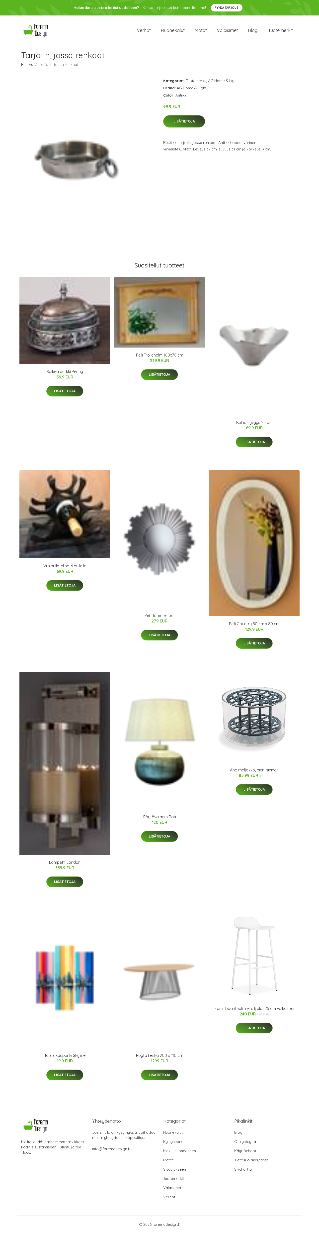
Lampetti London (64, 862)
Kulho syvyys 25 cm (254, 422)
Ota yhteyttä (245, 1141)
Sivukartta (243, 1169)
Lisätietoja (184, 121)
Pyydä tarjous (227, 7)
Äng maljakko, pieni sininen (254, 769)
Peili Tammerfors (159, 615)
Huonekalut (173, 30)
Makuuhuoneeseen (179, 1150)
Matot (201, 30)
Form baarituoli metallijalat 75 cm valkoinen (254, 1008)
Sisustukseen (174, 1169)
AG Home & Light (223, 80)
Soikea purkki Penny (65, 371)
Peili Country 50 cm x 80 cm (254, 623)
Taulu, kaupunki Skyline (64, 1055)
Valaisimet (227, 30)
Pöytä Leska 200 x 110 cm (159, 1055)
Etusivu (27, 64)
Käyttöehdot (245, 1150)
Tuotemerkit (280, 30)
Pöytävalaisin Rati (159, 816)
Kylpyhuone (173, 1141)
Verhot (144, 30)
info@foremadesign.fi (111, 1148)
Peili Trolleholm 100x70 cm (159, 355)
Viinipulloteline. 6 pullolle (64, 565)
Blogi (253, 30)
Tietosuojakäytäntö (251, 1160)
